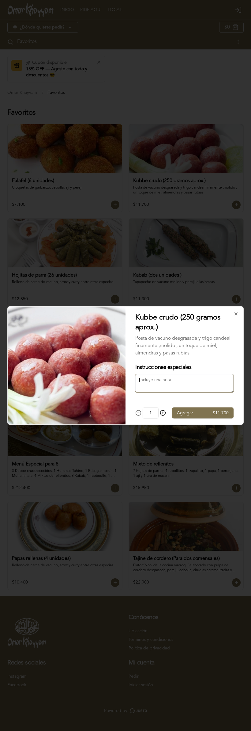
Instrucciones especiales (163, 367)
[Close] (236, 314)
